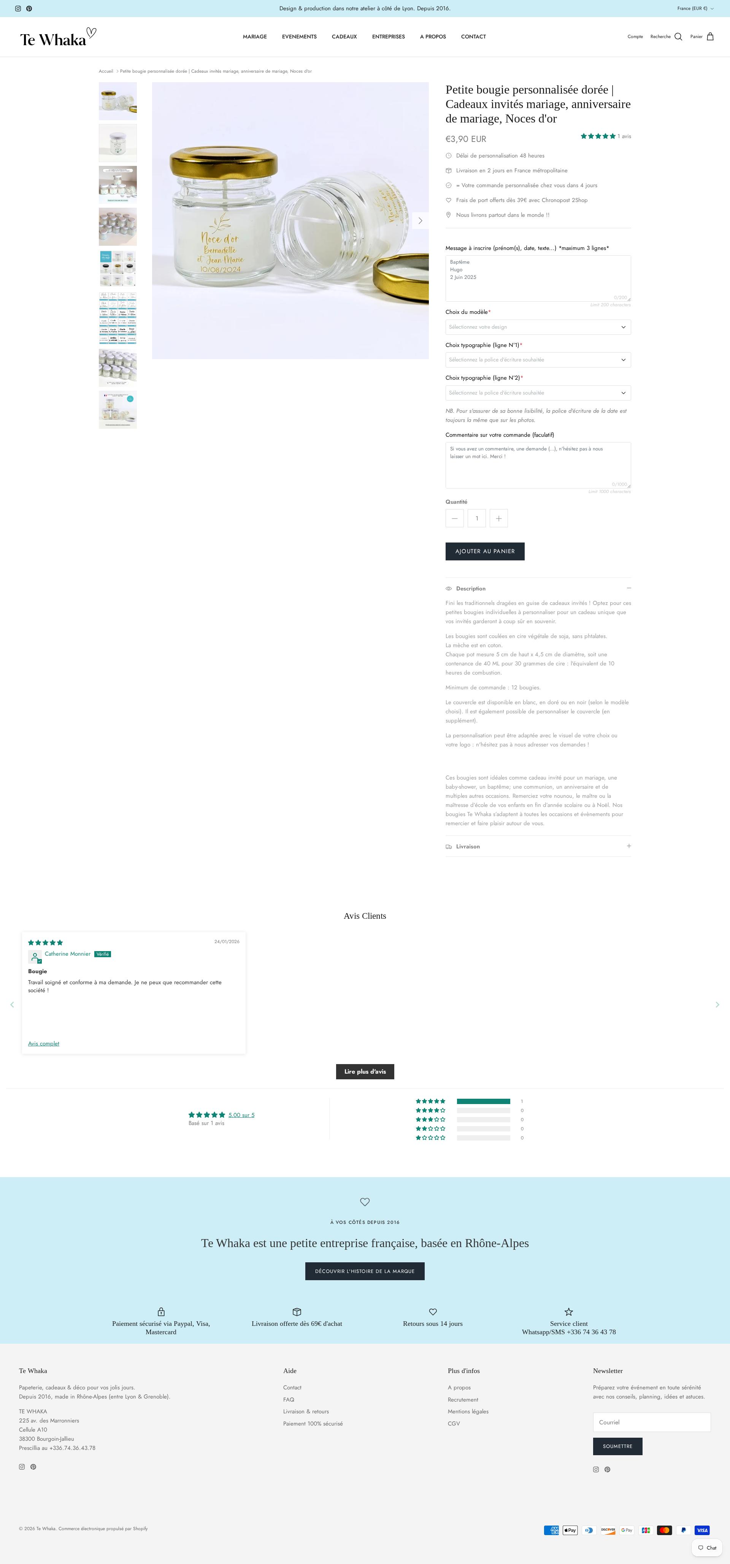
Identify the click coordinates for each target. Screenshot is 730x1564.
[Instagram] (18, 8)
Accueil (106, 71)
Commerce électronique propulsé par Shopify (103, 1528)
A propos (459, 1387)
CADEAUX (344, 36)
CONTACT (473, 36)
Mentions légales (468, 1411)
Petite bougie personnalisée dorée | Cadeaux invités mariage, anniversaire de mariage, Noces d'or (216, 71)
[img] (45, 943)
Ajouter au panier (485, 551)
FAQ (288, 1399)
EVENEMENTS (299, 36)
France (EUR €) (693, 8)
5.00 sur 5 (241, 1115)
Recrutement (463, 1399)
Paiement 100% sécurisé (313, 1423)
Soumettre (618, 1446)
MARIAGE (255, 36)
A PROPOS (433, 36)
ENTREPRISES (388, 36)
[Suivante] (420, 220)
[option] (290, 220)
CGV (454, 1423)
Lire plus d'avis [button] (365, 1071)
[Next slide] (717, 1004)
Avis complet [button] (43, 1044)
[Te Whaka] (57, 37)
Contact (292, 1387)
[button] (599, 136)
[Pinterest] (29, 8)
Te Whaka (46, 1528)
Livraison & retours (306, 1411)
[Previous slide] (12, 1004)
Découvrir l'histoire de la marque (365, 1271)
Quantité (456, 502)
